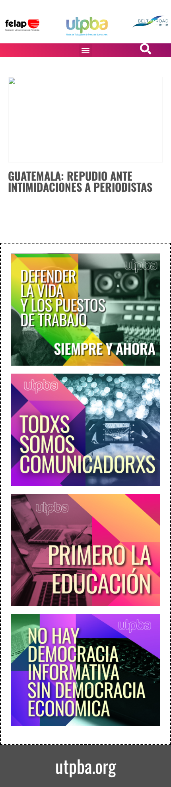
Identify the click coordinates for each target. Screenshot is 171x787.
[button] (85, 50)
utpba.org (85, 765)
